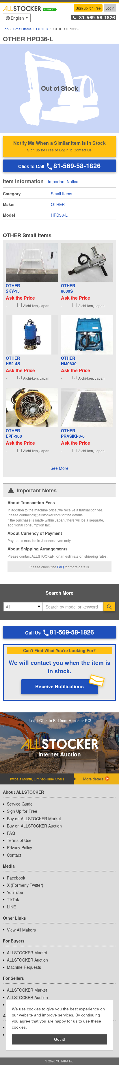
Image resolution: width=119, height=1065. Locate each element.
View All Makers (21, 930)
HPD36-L (59, 215)
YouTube (15, 892)
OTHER (58, 204)
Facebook (16, 878)
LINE (11, 907)
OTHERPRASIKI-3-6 (73, 433)
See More (59, 468)
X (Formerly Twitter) (25, 885)
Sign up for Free (88, 7)
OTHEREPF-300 (14, 433)
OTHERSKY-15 (13, 288)
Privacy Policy (19, 847)
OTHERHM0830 (69, 361)
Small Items (61, 193)
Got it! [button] (59, 1039)
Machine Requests (24, 967)
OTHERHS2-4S (13, 361)
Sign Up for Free (22, 811)
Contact (14, 855)
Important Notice (63, 182)
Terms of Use (19, 840)
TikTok (13, 899)
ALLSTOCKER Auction (27, 960)
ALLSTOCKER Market (27, 952)
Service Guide (20, 804)
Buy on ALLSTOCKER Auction (34, 826)
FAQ (60, 566)
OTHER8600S (68, 288)
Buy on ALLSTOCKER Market (34, 818)
